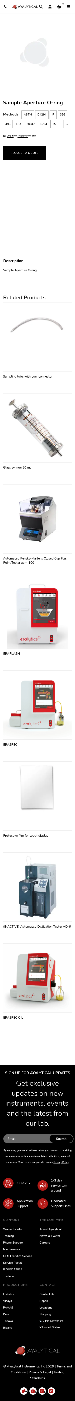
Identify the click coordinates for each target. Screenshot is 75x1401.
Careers (45, 1243)
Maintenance (11, 1249)
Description (13, 260)
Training (8, 1236)
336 (62, 115)
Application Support (25, 1203)
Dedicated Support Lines (61, 1203)
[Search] (41, 7)
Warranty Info (12, 1229)
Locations (46, 1308)
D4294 (42, 115)
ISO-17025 (24, 1183)
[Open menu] (68, 7)
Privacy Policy (61, 1162)
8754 (43, 124)
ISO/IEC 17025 (12, 1269)
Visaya (7, 1301)
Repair (44, 1301)
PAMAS (8, 1308)
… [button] (67, 124)
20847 (30, 124)
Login (10, 135)
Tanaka (8, 1321)
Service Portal (12, 1263)
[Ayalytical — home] (25, 6)
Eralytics (8, 1294)
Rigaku (7, 1328)
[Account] (50, 7)
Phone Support (13, 1243)
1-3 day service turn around (59, 1185)
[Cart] (59, 7)
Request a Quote (24, 153)
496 (7, 124)
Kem (6, 1314)
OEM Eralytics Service (17, 1256)
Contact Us (47, 1294)
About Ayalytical (51, 1229)
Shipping (45, 1314)
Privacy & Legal (40, 1372)
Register (23, 135)
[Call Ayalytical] (5, 6)
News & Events (50, 1236)
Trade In (8, 1276)
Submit (61, 1138)
